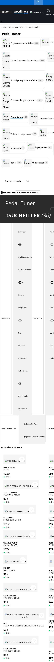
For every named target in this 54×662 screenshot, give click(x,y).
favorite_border (21, 456)
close (1, 18)
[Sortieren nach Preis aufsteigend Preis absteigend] (18, 178)
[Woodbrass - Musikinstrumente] (22, 10)
